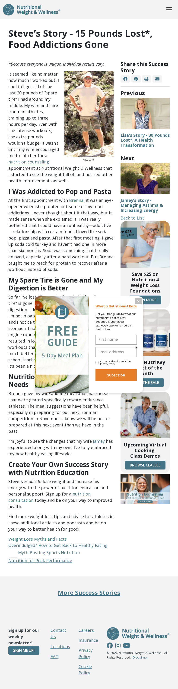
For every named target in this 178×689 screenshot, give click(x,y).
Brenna (76, 200)
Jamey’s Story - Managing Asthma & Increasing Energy (142, 205)
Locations (60, 646)
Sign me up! (24, 650)
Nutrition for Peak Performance (40, 560)
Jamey (99, 441)
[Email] (157, 79)
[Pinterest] (135, 79)
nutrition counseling (28, 162)
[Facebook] (125, 79)
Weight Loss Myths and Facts (37, 539)
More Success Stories (89, 592)
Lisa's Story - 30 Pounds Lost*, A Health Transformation (145, 140)
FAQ (55, 656)
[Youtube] (126, 646)
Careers (87, 630)
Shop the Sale (145, 382)
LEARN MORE (145, 300)
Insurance (89, 640)
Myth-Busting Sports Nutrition (49, 552)
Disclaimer (140, 657)
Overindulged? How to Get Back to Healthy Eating (58, 545)
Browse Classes (145, 465)
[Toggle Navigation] (169, 9)
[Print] (146, 79)
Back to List (132, 218)
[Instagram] (118, 646)
